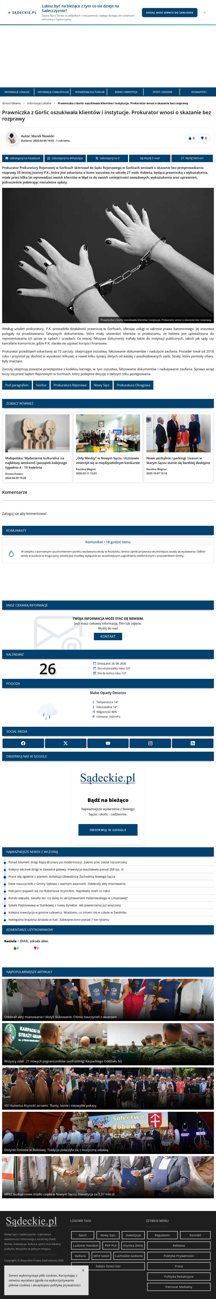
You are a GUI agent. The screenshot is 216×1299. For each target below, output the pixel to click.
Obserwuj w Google (108, 830)
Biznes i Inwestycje (126, 92)
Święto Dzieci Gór (108, 1266)
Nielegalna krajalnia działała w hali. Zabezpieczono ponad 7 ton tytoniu (58, 912)
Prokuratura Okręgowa (133, 385)
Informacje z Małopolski (53, 92)
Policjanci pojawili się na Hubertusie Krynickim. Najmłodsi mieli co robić (59, 884)
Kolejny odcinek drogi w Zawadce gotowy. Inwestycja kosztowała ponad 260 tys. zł (65, 862)
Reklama (179, 1245)
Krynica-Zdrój (133, 1245)
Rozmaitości (199, 92)
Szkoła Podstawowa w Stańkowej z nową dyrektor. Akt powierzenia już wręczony (64, 898)
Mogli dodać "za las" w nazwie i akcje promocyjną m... (52, 944)
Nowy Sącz (101, 385)
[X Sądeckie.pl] (65, 743)
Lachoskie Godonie (129, 1256)
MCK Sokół (101, 1256)
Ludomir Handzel (85, 1245)
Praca (179, 1266)
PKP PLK (111, 1245)
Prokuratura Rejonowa (70, 385)
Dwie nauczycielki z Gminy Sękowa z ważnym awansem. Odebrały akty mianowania (67, 877)
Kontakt (108, 636)
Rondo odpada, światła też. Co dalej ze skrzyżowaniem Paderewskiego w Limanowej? (68, 891)
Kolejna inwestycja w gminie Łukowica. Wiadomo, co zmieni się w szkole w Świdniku (67, 905)
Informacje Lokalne (16, 92)
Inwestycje (133, 1235)
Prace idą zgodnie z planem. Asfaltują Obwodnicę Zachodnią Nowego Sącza (61, 869)
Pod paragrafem (17, 385)
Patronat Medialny (178, 1287)
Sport (83, 1235)
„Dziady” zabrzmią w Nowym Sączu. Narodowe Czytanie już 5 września (58, 920)
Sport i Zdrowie (162, 92)
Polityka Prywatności (179, 1256)
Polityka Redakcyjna (178, 1277)
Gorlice (41, 385)
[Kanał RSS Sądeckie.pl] (192, 743)
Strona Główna (11, 103)
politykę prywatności (65, 1285)
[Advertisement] (108, 55)
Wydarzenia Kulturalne (90, 92)
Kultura (80, 1256)
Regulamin (162, 1235)
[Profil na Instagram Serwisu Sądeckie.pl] (150, 743)
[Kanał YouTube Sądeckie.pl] (108, 743)
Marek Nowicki (42, 136)
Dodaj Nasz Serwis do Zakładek (169, 12)
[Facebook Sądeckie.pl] (23, 743)
